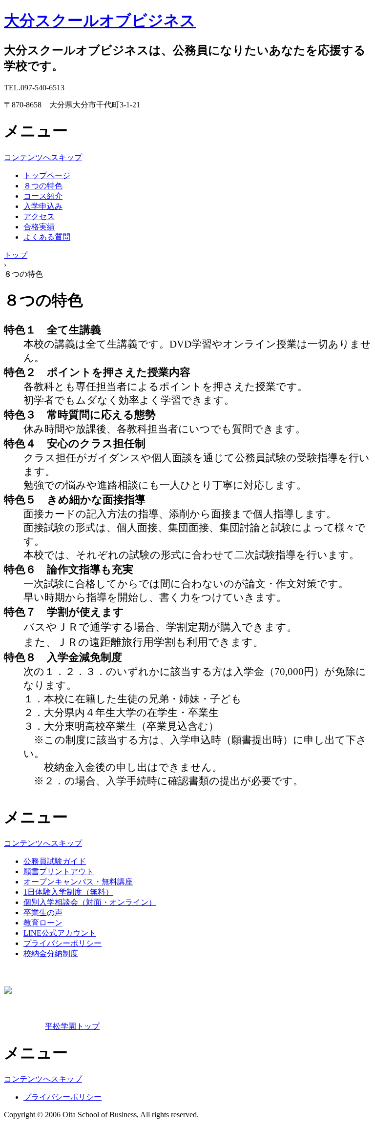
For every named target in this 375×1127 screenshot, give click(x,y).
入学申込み (42, 206)
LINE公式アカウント (59, 933)
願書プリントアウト (58, 871)
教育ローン (42, 923)
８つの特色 (42, 186)
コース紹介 (42, 196)
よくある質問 (46, 237)
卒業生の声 (42, 912)
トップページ (46, 175)
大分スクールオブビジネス (100, 20)
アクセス (39, 216)
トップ (15, 255)
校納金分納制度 (50, 953)
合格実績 (39, 227)
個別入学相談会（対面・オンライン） (89, 902)
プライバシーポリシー (62, 943)
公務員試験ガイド (54, 861)
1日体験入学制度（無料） (68, 892)
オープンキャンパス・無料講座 (78, 882)
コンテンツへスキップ (43, 157)
